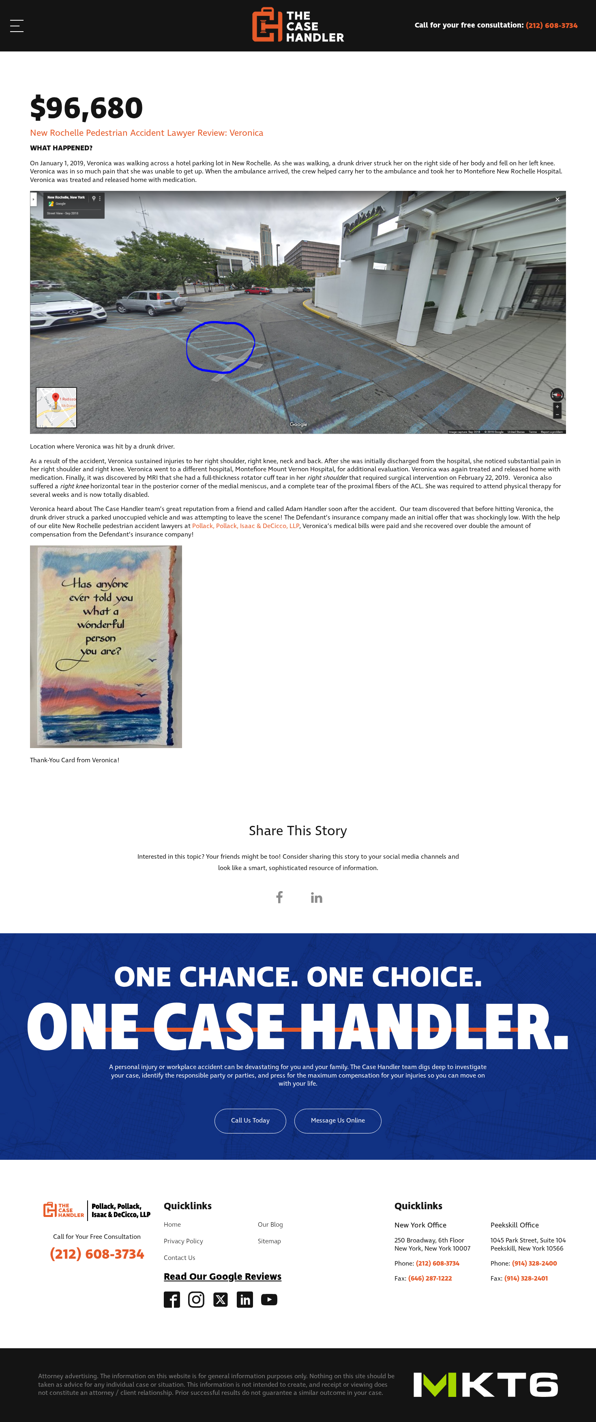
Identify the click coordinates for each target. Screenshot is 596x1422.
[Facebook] (279, 897)
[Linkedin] (316, 897)
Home (172, 1225)
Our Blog (270, 1225)
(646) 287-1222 (430, 1278)
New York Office (420, 1225)
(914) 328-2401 (526, 1278)
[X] (298, 897)
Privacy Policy (183, 1242)
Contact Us (179, 1258)
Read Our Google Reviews (222, 1277)
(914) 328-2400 (534, 1263)
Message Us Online (338, 1120)
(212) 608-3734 (97, 1255)
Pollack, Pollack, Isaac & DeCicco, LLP (245, 526)
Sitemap (269, 1242)
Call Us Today (250, 1120)
